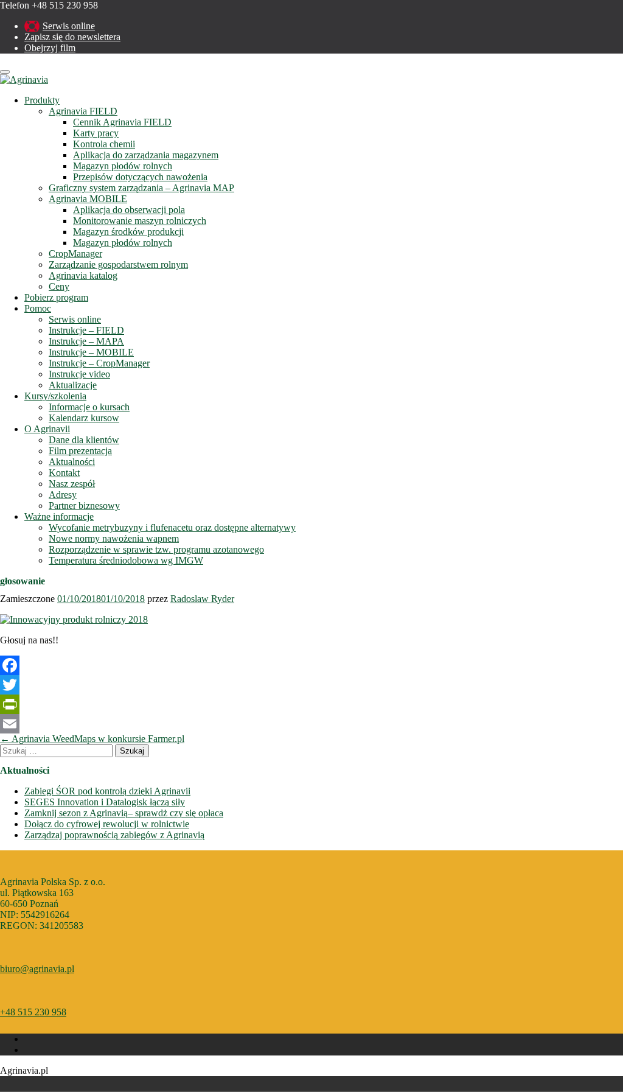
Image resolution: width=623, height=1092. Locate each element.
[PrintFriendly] (311, 704)
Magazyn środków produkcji (128, 231)
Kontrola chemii (104, 144)
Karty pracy (96, 133)
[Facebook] (311, 665)
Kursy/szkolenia (55, 396)
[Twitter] (311, 685)
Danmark (26, 1083)
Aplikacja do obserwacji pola (129, 210)
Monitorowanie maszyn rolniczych (139, 220)
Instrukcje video (79, 374)
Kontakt (64, 472)
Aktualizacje (73, 385)
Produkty (42, 100)
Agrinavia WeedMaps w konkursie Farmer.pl (92, 738)
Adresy (63, 494)
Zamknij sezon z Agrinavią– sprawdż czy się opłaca (123, 813)
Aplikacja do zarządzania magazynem (145, 155)
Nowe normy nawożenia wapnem (114, 538)
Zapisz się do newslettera (72, 37)
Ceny (59, 286)
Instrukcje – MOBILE (91, 352)
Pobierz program (56, 297)
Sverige (61, 1083)
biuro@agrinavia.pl (37, 969)
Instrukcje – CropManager (99, 363)
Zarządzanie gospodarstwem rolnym (118, 264)
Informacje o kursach (89, 407)
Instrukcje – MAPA (86, 341)
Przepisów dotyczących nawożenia (140, 177)
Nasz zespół (72, 483)
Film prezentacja (80, 451)
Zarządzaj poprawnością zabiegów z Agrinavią (114, 835)
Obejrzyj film (49, 48)
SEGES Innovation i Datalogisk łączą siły (104, 802)
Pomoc (37, 308)
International (78, 1083)
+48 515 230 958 (33, 1012)
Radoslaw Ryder (202, 598)
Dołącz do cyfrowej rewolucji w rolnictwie (106, 824)
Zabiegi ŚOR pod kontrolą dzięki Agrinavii (107, 791)
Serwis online (69, 26)
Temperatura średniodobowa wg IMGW (126, 560)
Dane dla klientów (84, 440)
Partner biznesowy (84, 505)
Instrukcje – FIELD (86, 330)
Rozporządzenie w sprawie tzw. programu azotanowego (156, 549)
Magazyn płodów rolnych (122, 166)
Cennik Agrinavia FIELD (122, 122)
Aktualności (72, 462)
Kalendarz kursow (84, 418)
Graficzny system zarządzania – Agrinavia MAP (141, 188)
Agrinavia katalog (83, 275)
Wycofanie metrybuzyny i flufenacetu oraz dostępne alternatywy (172, 527)
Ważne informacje (59, 516)
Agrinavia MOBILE (88, 199)
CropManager (75, 253)
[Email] (311, 723)
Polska (44, 1083)
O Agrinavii (47, 429)
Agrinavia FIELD (83, 111)
